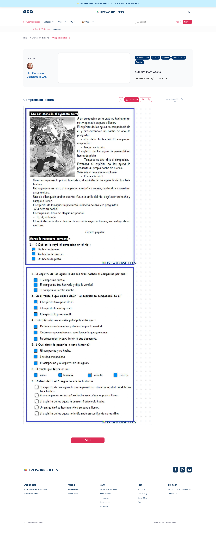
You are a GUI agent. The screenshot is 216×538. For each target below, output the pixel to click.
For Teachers (104, 498)
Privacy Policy (171, 522)
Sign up (187, 22)
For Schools (104, 506)
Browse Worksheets (31, 22)
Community (142, 493)
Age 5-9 (165, 57)
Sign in (178, 22)
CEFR (72, 22)
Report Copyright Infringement (180, 489)
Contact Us (172, 493)
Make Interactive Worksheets (35, 489)
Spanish (139, 62)
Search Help (142, 498)
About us (141, 489)
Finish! (88, 440)
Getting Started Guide (108, 489)
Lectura (155, 57)
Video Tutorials (105, 493)
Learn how (134, 3)
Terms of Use (159, 522)
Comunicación (142, 57)
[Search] (138, 22)
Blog (139, 502)
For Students (104, 502)
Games (88, 22)
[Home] (110, 12)
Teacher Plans (73, 489)
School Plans (73, 493)
